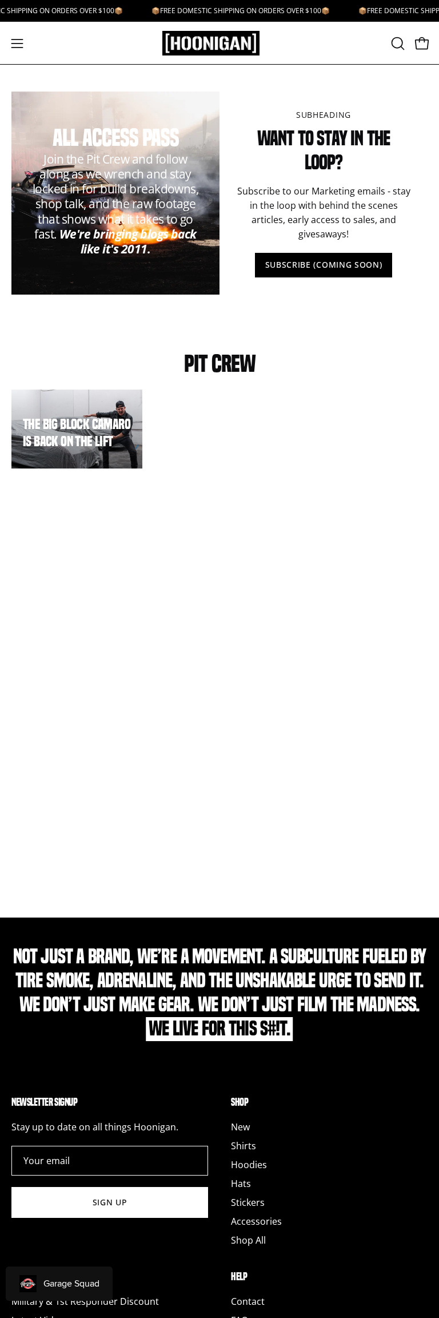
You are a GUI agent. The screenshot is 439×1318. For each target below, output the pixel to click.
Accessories (256, 1221)
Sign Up (110, 1202)
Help (239, 1277)
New (240, 1127)
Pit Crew (220, 364)
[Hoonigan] (219, 43)
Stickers (248, 1202)
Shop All (248, 1240)
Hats (241, 1183)
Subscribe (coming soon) (323, 264)
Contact (248, 1301)
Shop (239, 1102)
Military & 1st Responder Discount (85, 1301)
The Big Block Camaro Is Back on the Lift (76, 433)
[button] (397, 43)
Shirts (243, 1146)
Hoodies (249, 1164)
